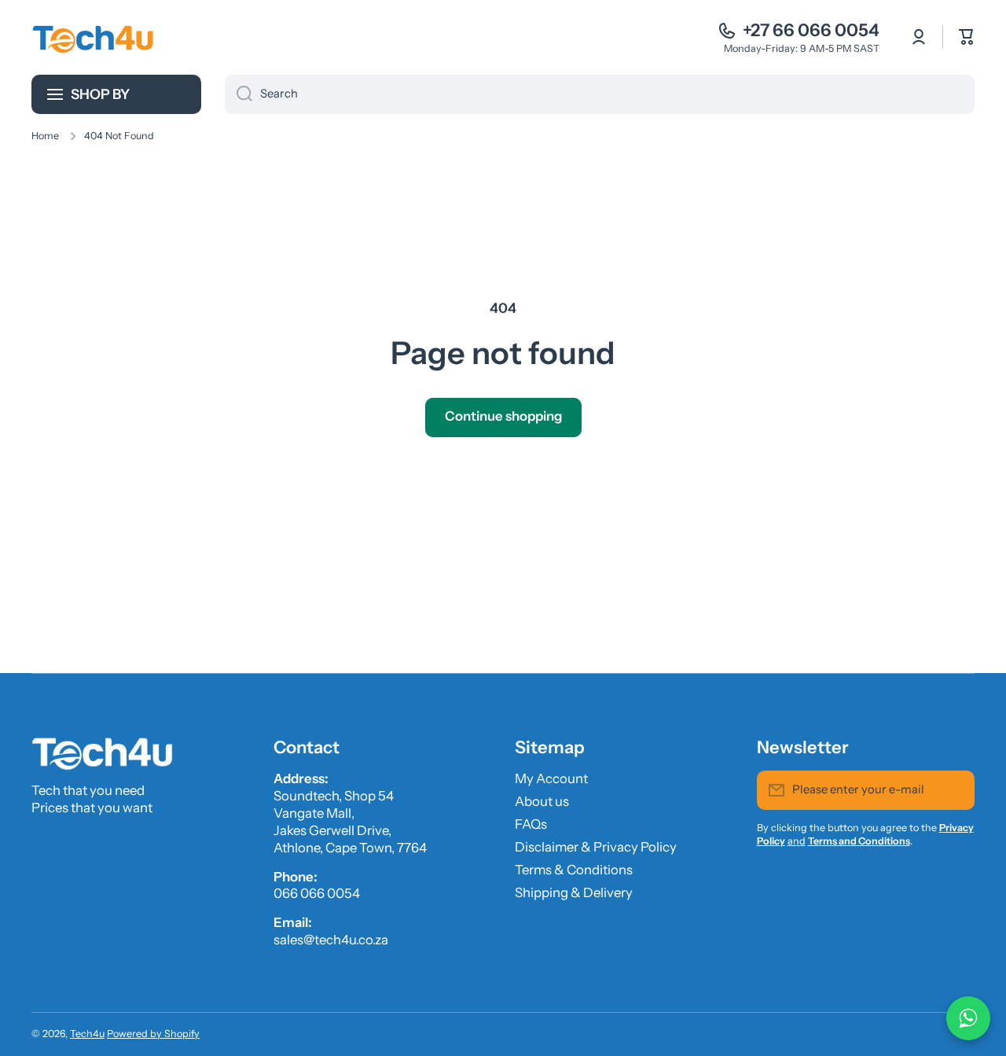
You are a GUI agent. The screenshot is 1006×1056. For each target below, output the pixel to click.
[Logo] (94, 37)
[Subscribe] (955, 790)
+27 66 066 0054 (811, 30)
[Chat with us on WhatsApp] (968, 1018)
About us (542, 801)
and (797, 841)
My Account (551, 778)
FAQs (531, 824)
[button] (967, 37)
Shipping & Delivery (574, 892)
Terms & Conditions (574, 870)
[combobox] (600, 94)
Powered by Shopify (153, 1033)
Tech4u (87, 1033)
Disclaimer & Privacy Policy (596, 847)
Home (45, 136)
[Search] (238, 94)
